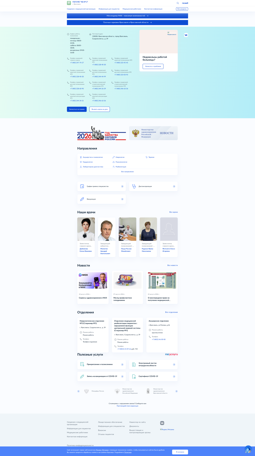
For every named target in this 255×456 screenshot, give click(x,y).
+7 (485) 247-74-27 (77, 62)
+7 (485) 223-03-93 (121, 75)
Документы (134, 426)
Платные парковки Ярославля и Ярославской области (126, 22)
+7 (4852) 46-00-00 (158, 339)
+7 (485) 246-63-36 (121, 88)
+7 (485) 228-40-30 (99, 64)
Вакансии (102, 430)
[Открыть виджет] (248, 449)
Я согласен (180, 452)
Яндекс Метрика (102, 450)
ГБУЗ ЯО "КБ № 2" (80, 2)
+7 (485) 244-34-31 (77, 101)
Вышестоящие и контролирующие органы (140, 431)
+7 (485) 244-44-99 (99, 76)
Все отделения (171, 312)
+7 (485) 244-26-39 (99, 88)
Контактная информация (153, 9)
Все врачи (173, 212)
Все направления (127, 171)
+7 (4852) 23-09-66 (124, 349)
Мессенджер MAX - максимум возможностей (126, 16)
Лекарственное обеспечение (110, 422)
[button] (178, 3)
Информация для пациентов (109, 9)
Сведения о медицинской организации (81, 9)
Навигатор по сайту (137, 422)
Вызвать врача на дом (100, 109)
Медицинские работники (132, 9)
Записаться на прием (76, 109)
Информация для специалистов (111, 426)
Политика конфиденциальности (80, 445)
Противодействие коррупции (127, 406)
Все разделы (182, 9)
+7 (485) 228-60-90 (77, 88)
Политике (127, 452)
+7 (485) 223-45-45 (121, 62)
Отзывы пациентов (106, 434)
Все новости (172, 265)
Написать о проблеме (153, 66)
